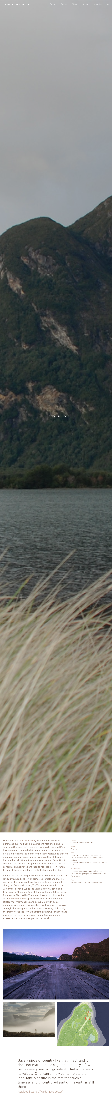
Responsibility (96, 882)
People (63, 4)
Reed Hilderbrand (17, 899)
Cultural (74, 882)
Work (74, 4)
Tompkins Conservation (79, 871)
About (85, 4)
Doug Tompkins (26, 841)
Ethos (52, 4)
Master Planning (84, 882)
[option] (83, 1024)
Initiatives (98, 4)
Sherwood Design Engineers (81, 874)
